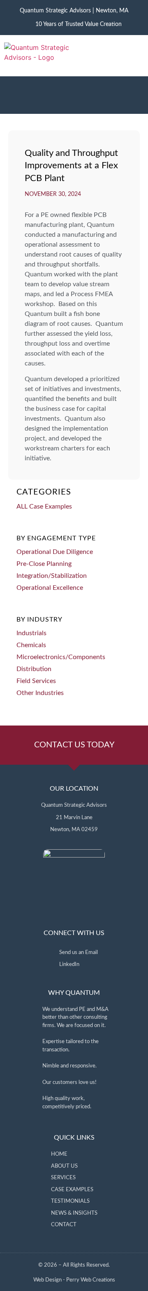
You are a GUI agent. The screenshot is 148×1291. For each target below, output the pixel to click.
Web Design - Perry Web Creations (74, 1280)
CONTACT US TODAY (74, 745)
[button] (137, 56)
